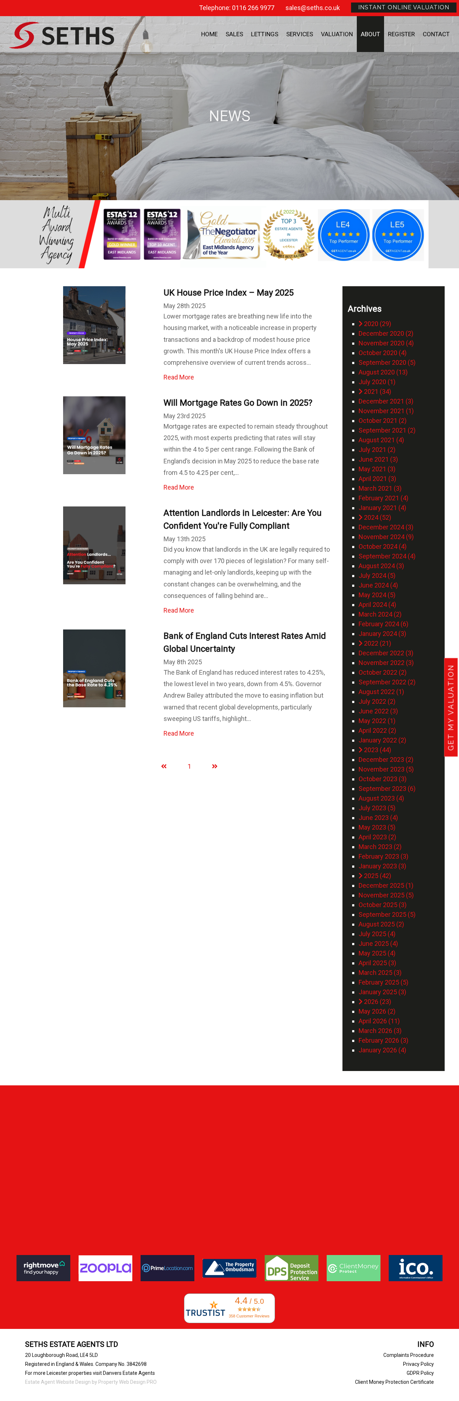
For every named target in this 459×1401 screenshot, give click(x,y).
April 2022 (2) (377, 730)
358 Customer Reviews (249, 1316)
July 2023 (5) (377, 808)
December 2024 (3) (386, 527)
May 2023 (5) (377, 827)
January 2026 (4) (382, 1050)
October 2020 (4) (383, 353)
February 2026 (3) (383, 1040)
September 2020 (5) (387, 362)
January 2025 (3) (382, 992)
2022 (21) (377, 643)
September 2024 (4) (387, 556)
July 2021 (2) (377, 449)
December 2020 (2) (386, 333)
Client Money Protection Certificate (394, 1382)
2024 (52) (377, 517)
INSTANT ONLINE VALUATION (403, 7)
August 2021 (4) (381, 440)
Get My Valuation (451, 707)
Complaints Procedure (408, 1355)
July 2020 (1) (377, 382)
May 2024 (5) (377, 595)
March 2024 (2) (380, 614)
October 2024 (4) (383, 546)
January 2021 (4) (382, 507)
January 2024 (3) (382, 633)
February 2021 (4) (383, 498)
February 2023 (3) (383, 856)
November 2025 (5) (386, 895)
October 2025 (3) (383, 905)
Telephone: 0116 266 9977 (236, 7)
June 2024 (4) (378, 585)
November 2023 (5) (386, 769)
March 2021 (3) (380, 488)
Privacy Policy (418, 1364)
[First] (164, 766)
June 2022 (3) (378, 711)
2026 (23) (377, 1001)
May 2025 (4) (377, 953)
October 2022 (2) (383, 672)
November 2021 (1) (386, 411)
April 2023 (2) (377, 837)
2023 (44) (377, 750)
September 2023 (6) (387, 788)
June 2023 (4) (378, 817)
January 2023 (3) (382, 866)
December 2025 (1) (386, 885)
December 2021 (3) (386, 401)
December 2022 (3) (386, 653)
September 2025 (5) (387, 914)
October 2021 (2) (383, 420)
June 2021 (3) (378, 459)
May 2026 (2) (377, 1011)
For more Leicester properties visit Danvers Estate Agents (90, 1373)
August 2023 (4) (381, 798)
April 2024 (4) (377, 604)
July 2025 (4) (377, 934)
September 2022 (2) (387, 682)
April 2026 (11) (379, 1021)
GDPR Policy (420, 1373)
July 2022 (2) (377, 701)
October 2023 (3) (383, 779)
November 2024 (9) (386, 537)
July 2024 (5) (377, 575)
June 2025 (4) (378, 943)
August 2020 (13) (383, 372)
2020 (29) (377, 323)
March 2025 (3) (380, 972)
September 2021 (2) (387, 430)
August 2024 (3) (381, 566)
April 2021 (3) (377, 478)
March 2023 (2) (380, 846)
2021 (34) (377, 391)
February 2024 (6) (383, 624)
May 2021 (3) (377, 469)
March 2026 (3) (380, 1030)
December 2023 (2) (386, 759)
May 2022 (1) (377, 721)
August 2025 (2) (381, 924)
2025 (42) (377, 875)
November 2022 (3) (386, 662)
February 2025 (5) (383, 982)
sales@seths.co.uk (312, 7)
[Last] (215, 766)
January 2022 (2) (382, 740)
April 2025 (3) (377, 963)
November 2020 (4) (386, 343)
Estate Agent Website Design (58, 1382)
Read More (179, 377)
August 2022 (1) (381, 691)
